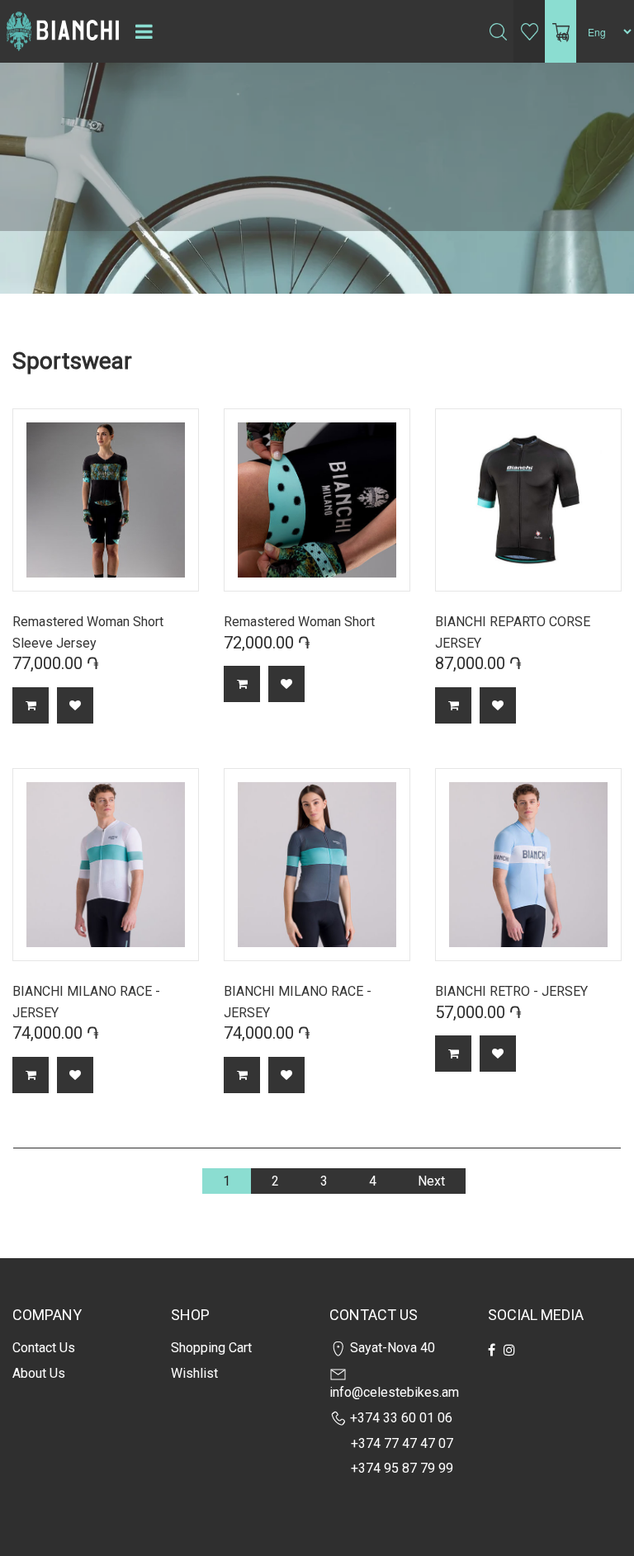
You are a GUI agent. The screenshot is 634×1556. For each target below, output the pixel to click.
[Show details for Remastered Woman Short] (317, 500)
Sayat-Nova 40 (391, 1348)
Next (431, 1181)
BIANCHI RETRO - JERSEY (511, 991)
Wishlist (194, 1373)
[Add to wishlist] (75, 705)
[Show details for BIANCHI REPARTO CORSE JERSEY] (528, 500)
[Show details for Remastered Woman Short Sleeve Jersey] (105, 500)
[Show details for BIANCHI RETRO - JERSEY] (528, 864)
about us (38, 1373)
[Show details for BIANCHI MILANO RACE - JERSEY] (105, 864)
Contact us (43, 1348)
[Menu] (143, 31)
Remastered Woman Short (299, 621)
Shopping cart (211, 1348)
